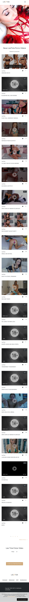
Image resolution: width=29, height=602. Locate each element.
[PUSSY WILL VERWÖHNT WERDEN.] (14, 107)
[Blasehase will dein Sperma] (14, 84)
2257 (17, 579)
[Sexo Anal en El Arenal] (14, 400)
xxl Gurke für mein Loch (8, 321)
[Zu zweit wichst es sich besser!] (14, 152)
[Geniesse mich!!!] (14, 61)
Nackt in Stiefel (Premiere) (9, 276)
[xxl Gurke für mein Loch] (14, 310)
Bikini (3, 525)
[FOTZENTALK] (14, 468)
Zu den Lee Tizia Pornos (14, 563)
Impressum (4, 579)
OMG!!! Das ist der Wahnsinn (9, 389)
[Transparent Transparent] (14, 355)
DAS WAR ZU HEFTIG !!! (7, 186)
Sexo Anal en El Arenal (8, 412)
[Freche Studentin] (14, 491)
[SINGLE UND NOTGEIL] (14, 242)
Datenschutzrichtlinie (11, 596)
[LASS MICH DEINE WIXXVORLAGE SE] (14, 446)
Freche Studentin (6, 502)
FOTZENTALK (5, 479)
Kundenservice (23, 579)
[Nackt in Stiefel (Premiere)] (14, 265)
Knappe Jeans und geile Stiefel (10, 344)
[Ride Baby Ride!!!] (14, 287)
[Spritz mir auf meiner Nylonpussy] (14, 197)
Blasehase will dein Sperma (9, 95)
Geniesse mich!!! (6, 73)
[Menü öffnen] (25, 2)
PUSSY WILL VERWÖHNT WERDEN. (10, 118)
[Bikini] (14, 514)
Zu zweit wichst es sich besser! (10, 163)
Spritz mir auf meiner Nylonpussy (11, 208)
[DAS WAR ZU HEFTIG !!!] (14, 174)
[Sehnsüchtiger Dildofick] (14, 129)
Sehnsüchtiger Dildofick (9, 140)
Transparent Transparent (9, 366)
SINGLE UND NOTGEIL (7, 253)
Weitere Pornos (23, 539)
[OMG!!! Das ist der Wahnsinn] (14, 378)
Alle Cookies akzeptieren (22, 599)
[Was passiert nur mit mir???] (14, 220)
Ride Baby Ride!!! (6, 299)
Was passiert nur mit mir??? (9, 231)
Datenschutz (12, 579)
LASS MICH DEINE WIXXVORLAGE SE (10, 457)
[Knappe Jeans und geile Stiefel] (14, 333)
